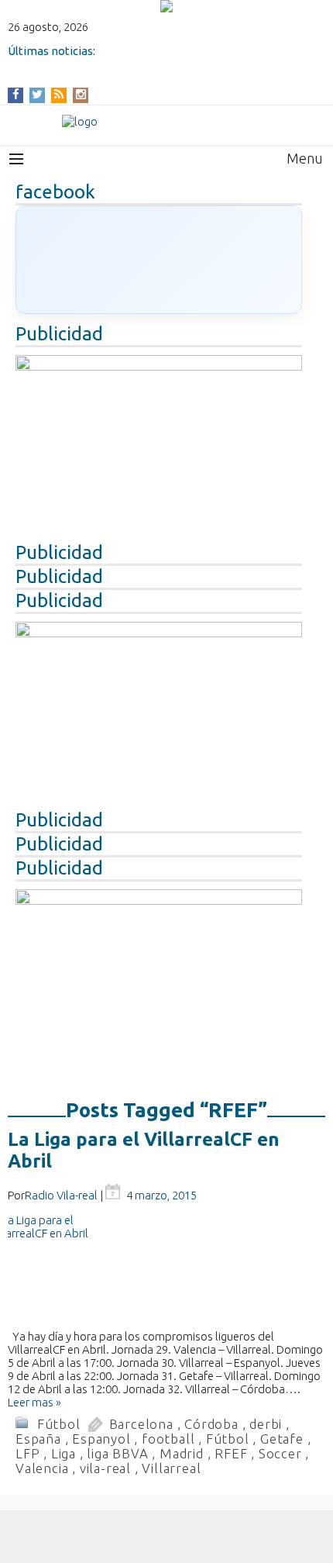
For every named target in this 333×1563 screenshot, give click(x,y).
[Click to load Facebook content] (158, 259)
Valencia (41, 1468)
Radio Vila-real (61, 1195)
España (38, 1438)
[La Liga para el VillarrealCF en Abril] (166, 1271)
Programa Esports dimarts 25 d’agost (109, 64)
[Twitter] (37, 94)
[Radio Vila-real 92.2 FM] (166, 121)
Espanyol (101, 1438)
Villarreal (171, 1468)
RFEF (231, 1453)
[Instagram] (81, 94)
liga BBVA (117, 1453)
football (168, 1438)
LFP (27, 1453)
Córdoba (211, 1423)
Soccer (280, 1453)
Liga (63, 1453)
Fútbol (59, 1423)
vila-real (105, 1468)
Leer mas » (34, 1402)
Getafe (282, 1438)
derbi (265, 1423)
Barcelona (141, 1423)
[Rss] (59, 94)
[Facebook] (15, 94)
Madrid (182, 1453)
